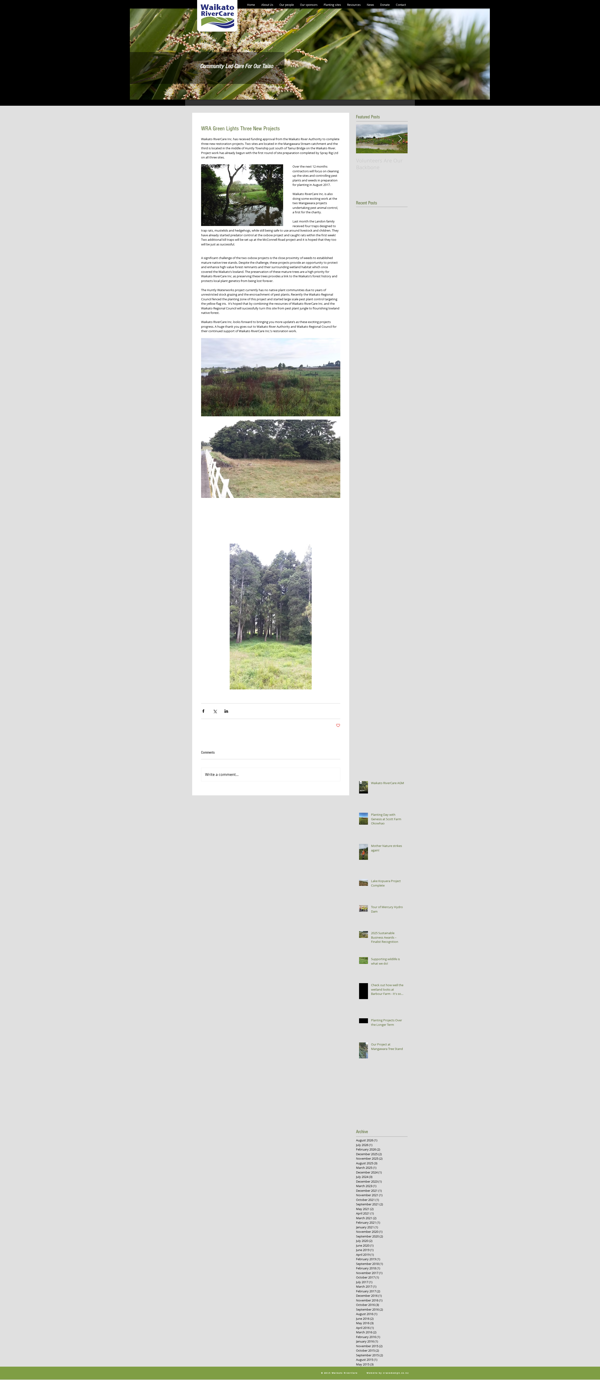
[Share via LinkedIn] (226, 711)
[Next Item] (400, 139)
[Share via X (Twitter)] (215, 711)
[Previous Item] (363, 139)
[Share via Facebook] (203, 711)
